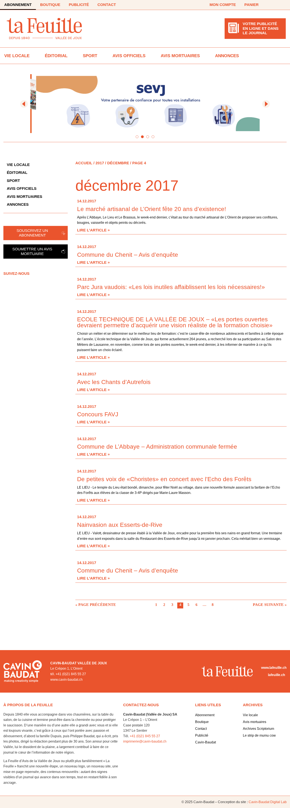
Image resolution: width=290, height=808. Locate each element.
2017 (100, 163)
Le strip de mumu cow (259, 735)
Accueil (83, 163)
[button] (24, 104)
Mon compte (223, 5)
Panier (251, 5)
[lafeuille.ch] (263, 675)
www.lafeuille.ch (274, 667)
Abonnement (18, 5)
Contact (106, 5)
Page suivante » (270, 604)
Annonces (227, 55)
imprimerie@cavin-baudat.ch (144, 741)
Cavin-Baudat (205, 742)
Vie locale (17, 55)
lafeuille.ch (276, 675)
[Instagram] (283, 5)
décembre (118, 163)
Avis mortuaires (180, 55)
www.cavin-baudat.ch (66, 679)
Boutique (50, 5)
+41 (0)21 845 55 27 (145, 736)
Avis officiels (129, 55)
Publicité (79, 5)
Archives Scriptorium (258, 728)
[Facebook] (271, 5)
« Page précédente (95, 604)
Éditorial (56, 55)
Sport (90, 55)
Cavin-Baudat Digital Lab (268, 802)
